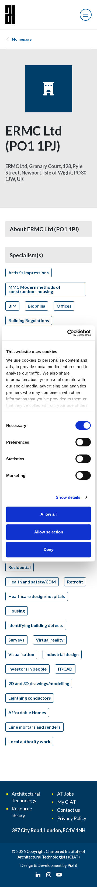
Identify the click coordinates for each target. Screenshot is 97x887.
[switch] (83, 442)
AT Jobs (65, 794)
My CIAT (66, 802)
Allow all (48, 514)
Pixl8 (72, 865)
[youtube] (59, 875)
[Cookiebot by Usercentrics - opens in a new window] (68, 332)
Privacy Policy (71, 818)
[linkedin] (38, 875)
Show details (68, 497)
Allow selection (48, 532)
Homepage (22, 39)
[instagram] (48, 875)
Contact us (68, 810)
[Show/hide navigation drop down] (86, 15)
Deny (48, 549)
